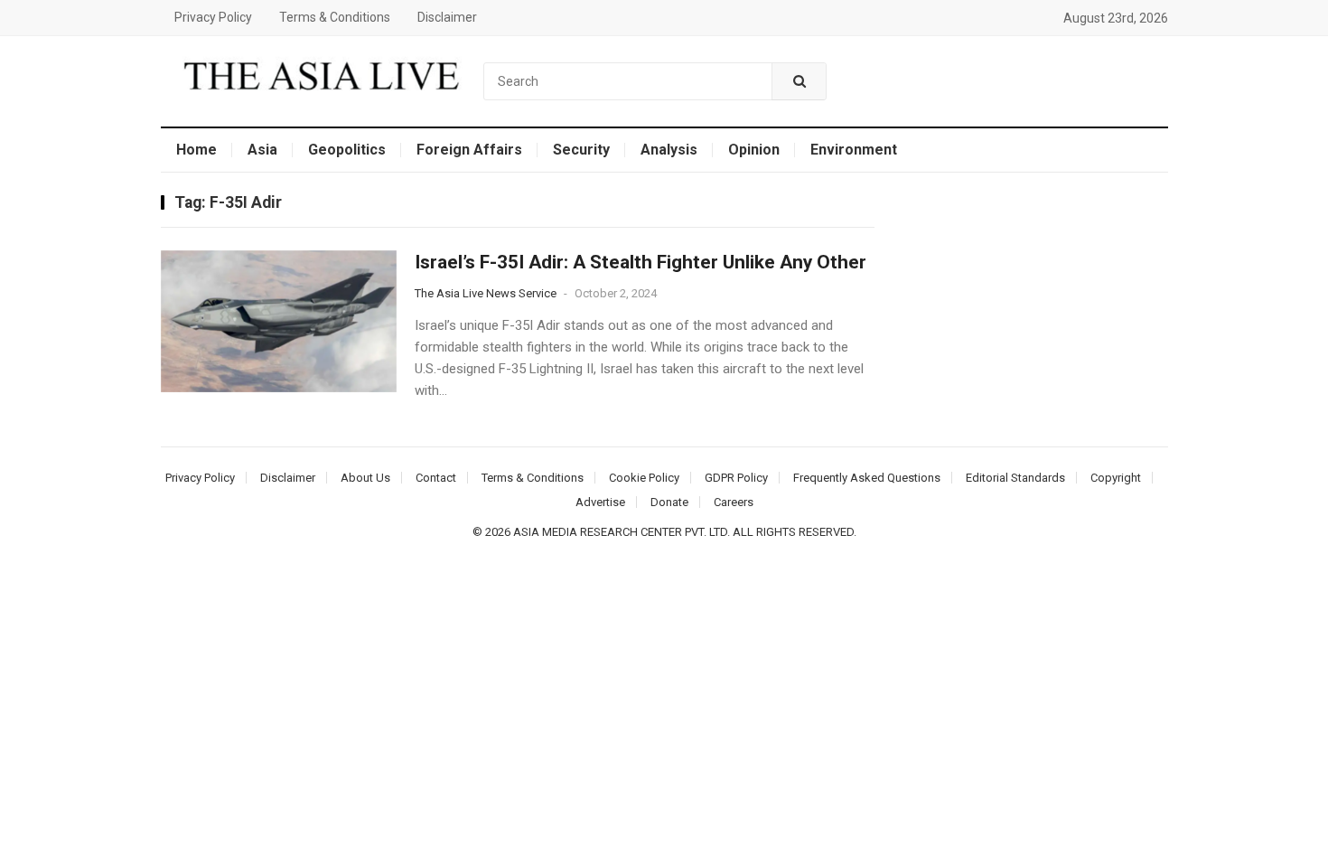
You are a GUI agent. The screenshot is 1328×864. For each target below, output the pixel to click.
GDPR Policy (736, 477)
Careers (733, 502)
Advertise (600, 502)
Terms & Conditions (334, 17)
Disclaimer (447, 17)
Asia (262, 149)
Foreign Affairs (469, 149)
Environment (853, 149)
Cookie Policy (644, 477)
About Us (365, 477)
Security (581, 149)
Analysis (669, 149)
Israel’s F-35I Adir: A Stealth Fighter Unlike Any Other (640, 262)
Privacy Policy (213, 17)
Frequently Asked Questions (866, 477)
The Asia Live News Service (485, 293)
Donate (669, 502)
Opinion (754, 149)
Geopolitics (347, 149)
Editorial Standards (1015, 477)
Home (196, 149)
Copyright (1115, 477)
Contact (436, 477)
